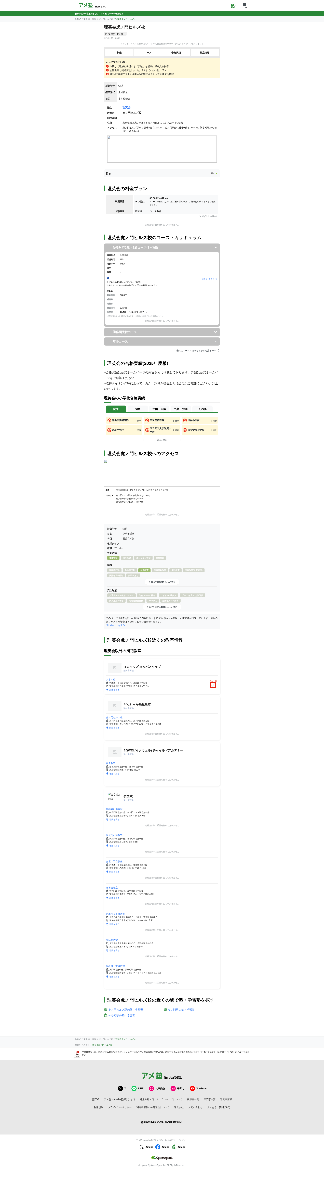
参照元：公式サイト (209, 279)
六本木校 (110, 679)
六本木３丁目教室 (115, 913)
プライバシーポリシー (120, 1107)
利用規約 (98, 1107)
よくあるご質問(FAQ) (218, 1107)
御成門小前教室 (114, 835)
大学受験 (160, 1088)
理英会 (127, 107)
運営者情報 (226, 1099)
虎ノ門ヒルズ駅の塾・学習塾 (125, 1009)
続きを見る (162, 439)
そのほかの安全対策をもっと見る (162, 606)
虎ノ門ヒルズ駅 (106, 19)
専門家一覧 (209, 1099)
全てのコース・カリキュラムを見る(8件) (196, 350)
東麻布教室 (112, 940)
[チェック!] (214, 685)
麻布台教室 (112, 887)
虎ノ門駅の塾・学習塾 (181, 1009)
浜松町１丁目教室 (115, 966)
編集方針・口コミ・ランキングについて (161, 1099)
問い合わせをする (115, 625)
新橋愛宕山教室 (114, 809)
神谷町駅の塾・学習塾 (121, 1015)
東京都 (87, 19)
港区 (94, 19)
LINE (140, 1088)
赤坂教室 (110, 763)
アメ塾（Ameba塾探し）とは (119, 1099)
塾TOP (78, 19)
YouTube (201, 1088)
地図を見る (114, 689)
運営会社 (179, 1107)
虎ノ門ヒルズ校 (114, 717)
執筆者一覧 (193, 1099)
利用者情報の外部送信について (152, 1107)
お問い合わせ (195, 1107)
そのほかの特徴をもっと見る (162, 581)
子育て (180, 1088)
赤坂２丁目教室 (114, 861)
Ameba (149, 1147)
